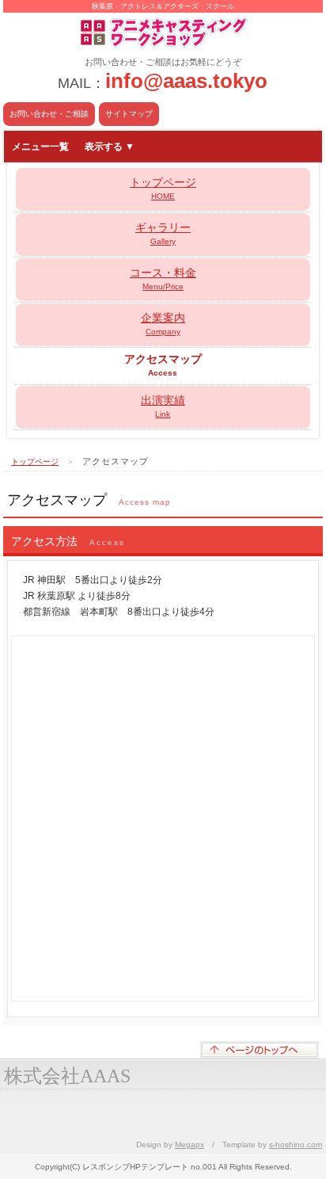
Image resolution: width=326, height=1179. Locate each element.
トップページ (163, 188)
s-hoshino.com (295, 1144)
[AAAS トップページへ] (163, 18)
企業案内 (163, 323)
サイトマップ (129, 113)
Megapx (189, 1144)
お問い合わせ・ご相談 (49, 113)
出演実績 (163, 406)
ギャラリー (163, 233)
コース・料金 (163, 278)
